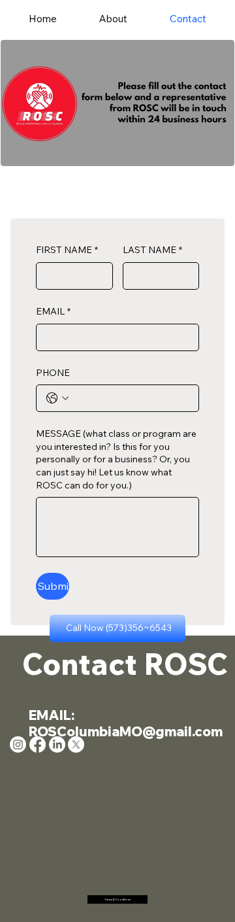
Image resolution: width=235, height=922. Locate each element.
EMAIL (53, 311)
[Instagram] (18, 744)
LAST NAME (152, 250)
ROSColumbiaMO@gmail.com (126, 731)
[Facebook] (37, 744)
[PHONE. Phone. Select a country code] (57, 398)
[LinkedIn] (57, 744)
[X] (76, 744)
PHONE (53, 373)
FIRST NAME (67, 250)
